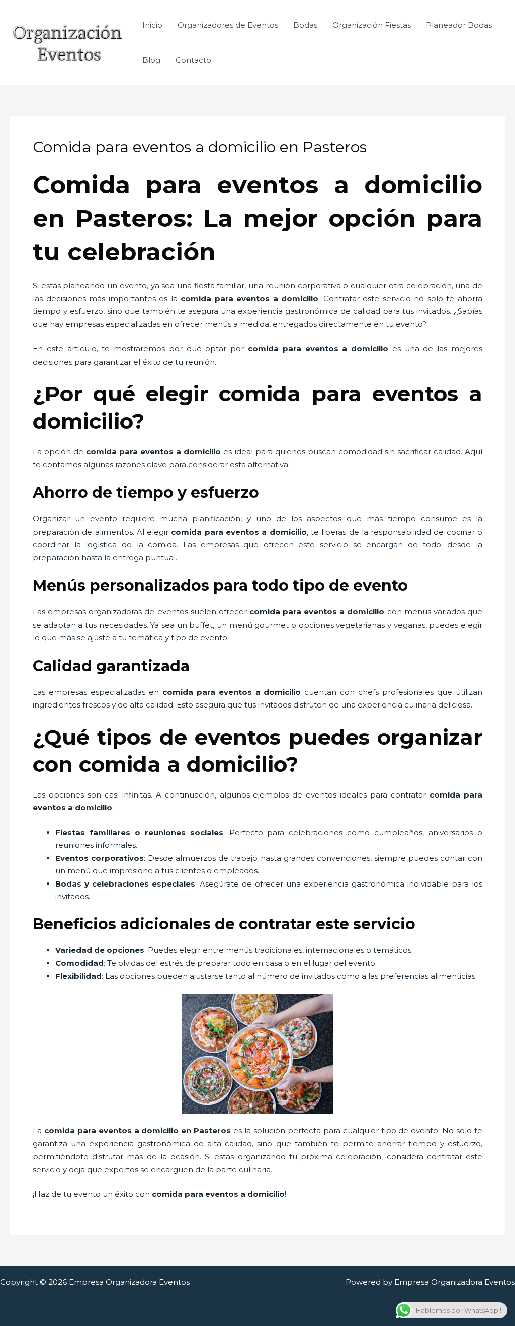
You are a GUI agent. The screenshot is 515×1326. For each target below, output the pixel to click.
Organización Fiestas (371, 25)
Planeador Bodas (459, 25)
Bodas (305, 25)
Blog (151, 60)
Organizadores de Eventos (228, 25)
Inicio (152, 25)
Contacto (193, 60)
